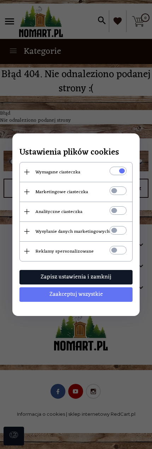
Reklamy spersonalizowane (64, 251)
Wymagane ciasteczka (57, 172)
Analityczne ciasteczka (58, 212)
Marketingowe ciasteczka (61, 192)
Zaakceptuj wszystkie (76, 294)
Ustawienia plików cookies (69, 153)
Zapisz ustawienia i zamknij (76, 277)
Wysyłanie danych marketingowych (72, 232)
